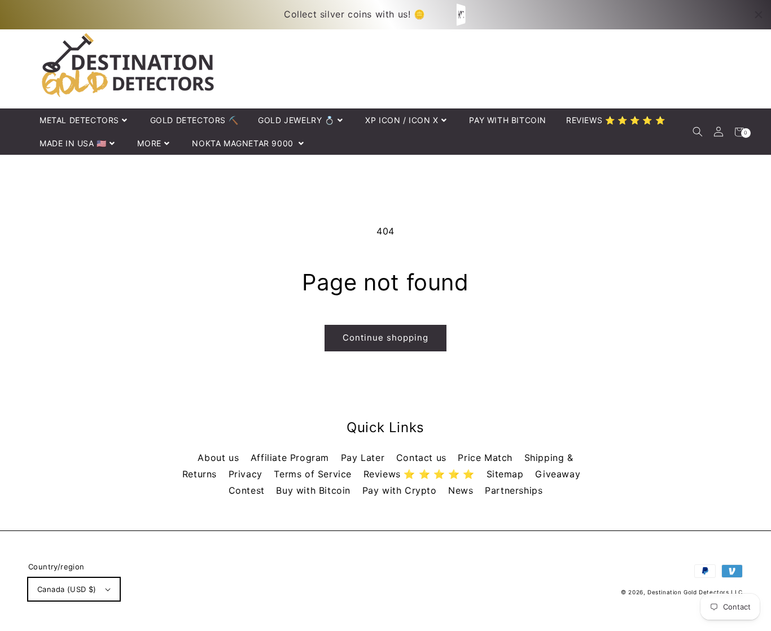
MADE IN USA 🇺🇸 (73, 143)
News (462, 490)
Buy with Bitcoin (314, 490)
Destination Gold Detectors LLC (695, 592)
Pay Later (364, 457)
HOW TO (461, 14)
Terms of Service (314, 474)
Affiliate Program (291, 457)
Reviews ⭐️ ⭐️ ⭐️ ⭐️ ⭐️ (420, 474)
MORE (149, 143)
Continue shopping (385, 337)
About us (220, 457)
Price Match (486, 457)
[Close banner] (758, 14)
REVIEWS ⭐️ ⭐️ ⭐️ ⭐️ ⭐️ (615, 120)
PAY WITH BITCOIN (507, 120)
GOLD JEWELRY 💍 (296, 120)
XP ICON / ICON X (402, 120)
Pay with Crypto (401, 490)
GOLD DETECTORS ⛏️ (194, 120)
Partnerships (513, 490)
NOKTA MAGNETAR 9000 (244, 143)
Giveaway (557, 474)
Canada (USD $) (67, 589)
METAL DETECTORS (79, 120)
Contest (248, 490)
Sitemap (507, 474)
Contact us (423, 457)
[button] (697, 131)
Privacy (247, 474)
